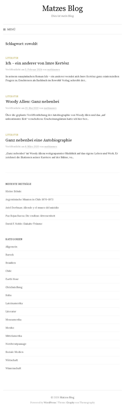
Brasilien (11, 262)
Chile (9, 270)
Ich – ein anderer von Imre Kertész (37, 63)
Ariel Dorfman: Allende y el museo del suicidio (32, 207)
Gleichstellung (14, 287)
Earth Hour (12, 279)
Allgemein (11, 246)
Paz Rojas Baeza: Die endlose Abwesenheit (30, 215)
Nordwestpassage (16, 343)
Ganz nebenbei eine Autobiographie (39, 140)
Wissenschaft (13, 368)
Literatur (12, 58)
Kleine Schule (13, 191)
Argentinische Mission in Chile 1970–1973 (29, 199)
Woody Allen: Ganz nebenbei (32, 101)
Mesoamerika (13, 319)
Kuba (8, 295)
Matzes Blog (62, 9)
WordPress (50, 402)
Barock (10, 254)
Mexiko (10, 327)
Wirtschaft (12, 360)
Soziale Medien (14, 352)
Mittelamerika (14, 335)
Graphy (70, 402)
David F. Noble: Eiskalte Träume (24, 223)
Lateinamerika (14, 303)
